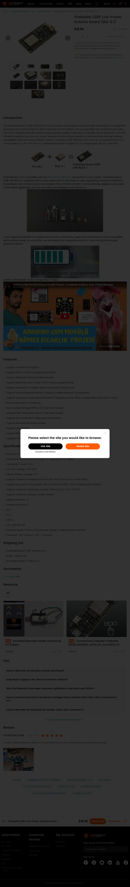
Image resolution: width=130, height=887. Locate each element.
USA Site (45, 446)
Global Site (83, 446)
